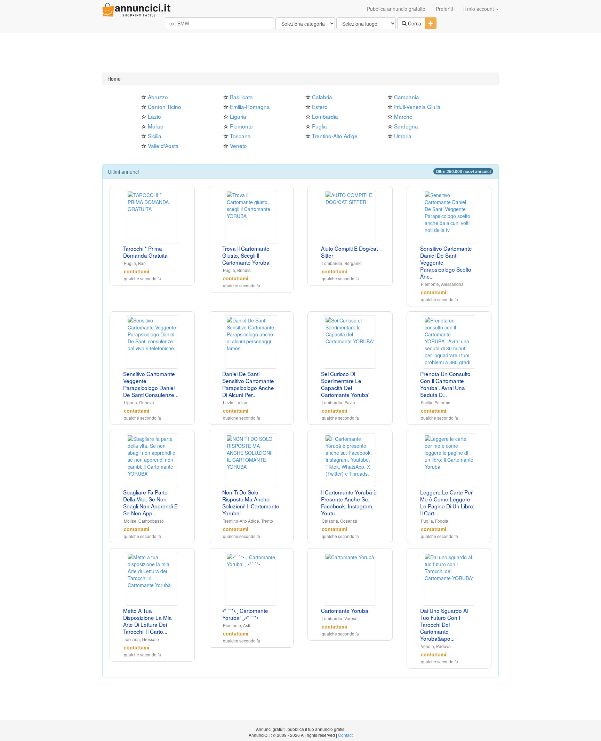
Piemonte (241, 126)
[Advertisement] (300, 53)
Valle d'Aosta (163, 145)
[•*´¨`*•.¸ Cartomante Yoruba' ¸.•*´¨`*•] (251, 579)
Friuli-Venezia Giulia (417, 106)
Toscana (240, 136)
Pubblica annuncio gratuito (396, 8)
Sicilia (154, 136)
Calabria (322, 97)
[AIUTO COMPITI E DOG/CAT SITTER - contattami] (350, 216)
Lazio (154, 116)
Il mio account (479, 8)
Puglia (319, 126)
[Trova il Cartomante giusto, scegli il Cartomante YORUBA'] (251, 216)
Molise (155, 126)
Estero (320, 106)
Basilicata (241, 97)
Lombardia (325, 116)
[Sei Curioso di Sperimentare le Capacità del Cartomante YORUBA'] (350, 342)
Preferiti (444, 8)
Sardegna (406, 126)
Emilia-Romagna (250, 106)
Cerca (414, 23)
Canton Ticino (164, 106)
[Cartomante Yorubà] (350, 579)
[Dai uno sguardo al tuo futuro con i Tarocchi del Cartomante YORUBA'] (449, 579)
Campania (406, 97)
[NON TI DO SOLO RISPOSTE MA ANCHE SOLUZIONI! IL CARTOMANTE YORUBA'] (251, 460)
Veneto (238, 145)
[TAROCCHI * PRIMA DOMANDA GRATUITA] (152, 216)
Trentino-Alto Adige (335, 136)
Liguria (238, 116)
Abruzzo (158, 97)
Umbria (402, 136)
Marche (403, 116)
